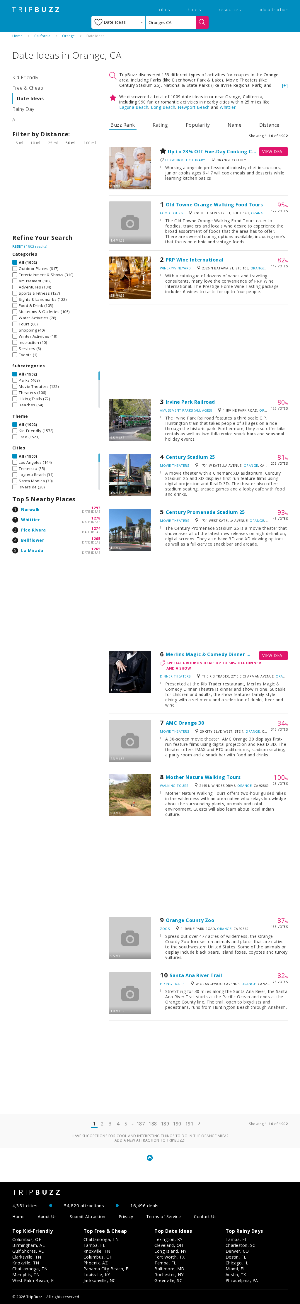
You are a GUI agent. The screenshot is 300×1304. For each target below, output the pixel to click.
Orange (68, 35)
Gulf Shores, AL (28, 1251)
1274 (95, 528)
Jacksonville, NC (99, 1280)
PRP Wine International (195, 260)
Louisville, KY (96, 1274)
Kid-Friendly (25, 77)
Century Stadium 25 (190, 457)
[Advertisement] (56, 191)
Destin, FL (236, 1257)
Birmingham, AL (28, 1245)
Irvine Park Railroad (190, 402)
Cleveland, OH (168, 1245)
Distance (269, 125)
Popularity (198, 125)
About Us (47, 1216)
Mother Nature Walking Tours (203, 777)
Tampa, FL (94, 1245)
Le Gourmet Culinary (185, 160)
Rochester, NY (169, 1274)
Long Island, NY (170, 1251)
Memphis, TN (26, 1274)
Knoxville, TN (25, 1263)
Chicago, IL (237, 1263)
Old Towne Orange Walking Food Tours (214, 204)
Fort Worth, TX (169, 1257)
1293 (95, 507)
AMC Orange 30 (185, 723)
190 (177, 1123)
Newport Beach (194, 107)
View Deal (273, 151)
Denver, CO (237, 1251)
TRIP (37, 9)
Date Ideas (30, 98)
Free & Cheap (27, 88)
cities (164, 9)
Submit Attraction (87, 1216)
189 (165, 1123)
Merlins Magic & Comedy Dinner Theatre (216, 654)
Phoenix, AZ (95, 1263)
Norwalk (30, 509)
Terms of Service (163, 1216)
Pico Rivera (33, 530)
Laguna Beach (133, 107)
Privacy (126, 1216)
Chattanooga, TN (30, 1268)
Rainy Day (23, 109)
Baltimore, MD (169, 1268)
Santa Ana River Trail (196, 975)
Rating (160, 125)
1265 (95, 538)
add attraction (273, 9)
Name (234, 125)
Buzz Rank (122, 125)
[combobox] (118, 22)
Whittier (30, 519)
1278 (95, 518)
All (15, 119)
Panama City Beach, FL (107, 1268)
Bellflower (32, 540)
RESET (17, 246)
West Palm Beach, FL (34, 1280)
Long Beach (163, 107)
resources (230, 9)
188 (153, 1123)
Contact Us (205, 1216)
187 (141, 1123)
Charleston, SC (240, 1245)
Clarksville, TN (26, 1257)
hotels (194, 9)
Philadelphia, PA (242, 1280)
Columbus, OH (27, 1239)
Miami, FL (236, 1268)
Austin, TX (236, 1274)
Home (17, 35)
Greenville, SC (168, 1280)
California (42, 35)
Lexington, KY (168, 1239)
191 (189, 1123)
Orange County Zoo (190, 920)
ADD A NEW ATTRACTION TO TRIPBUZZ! (150, 1140)
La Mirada (32, 550)
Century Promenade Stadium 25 (205, 512)
